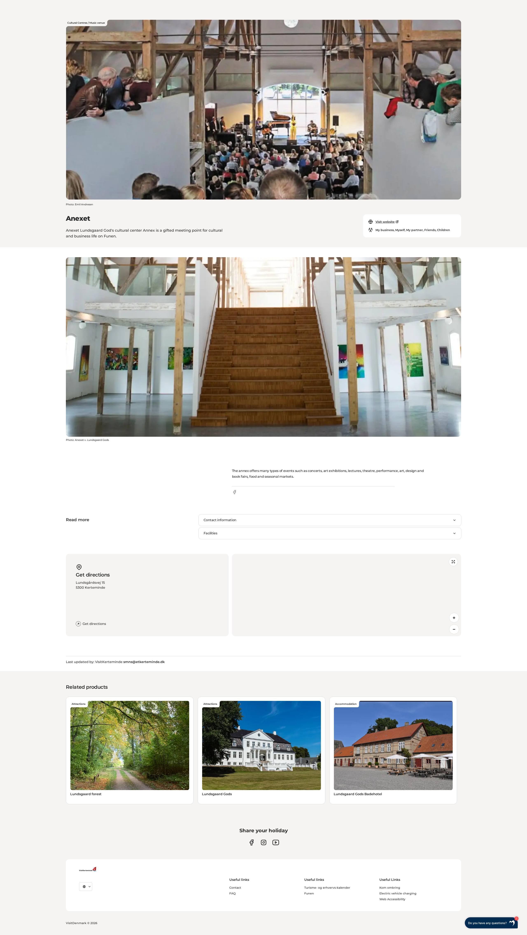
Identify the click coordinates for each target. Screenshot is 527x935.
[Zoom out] (454, 629)
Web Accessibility (392, 899)
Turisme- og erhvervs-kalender (327, 887)
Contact (235, 887)
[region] (346, 595)
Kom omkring (389, 887)
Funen (309, 893)
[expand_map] (453, 561)
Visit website (385, 222)
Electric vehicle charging (397, 893)
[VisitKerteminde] (88, 869)
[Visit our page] (251, 842)
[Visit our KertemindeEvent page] (275, 842)
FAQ (232, 893)
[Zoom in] (454, 618)
